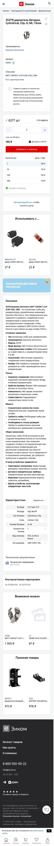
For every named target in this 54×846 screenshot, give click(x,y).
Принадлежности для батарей (24, 11)
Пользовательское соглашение (17, 816)
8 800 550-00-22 (14, 764)
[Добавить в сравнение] (46, 23)
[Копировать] (13, 63)
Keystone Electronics (15, 50)
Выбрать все (38, 500)
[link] (35, 507)
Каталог (6, 11)
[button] (27, 35)
